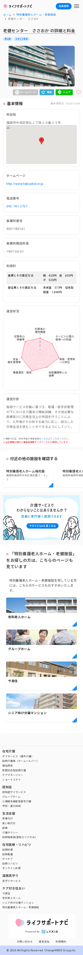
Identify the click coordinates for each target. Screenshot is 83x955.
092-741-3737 (17, 206)
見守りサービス (11, 881)
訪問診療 (7, 849)
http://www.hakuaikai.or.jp (24, 184)
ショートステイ (11, 779)
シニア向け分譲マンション (18, 902)
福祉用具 (7, 765)
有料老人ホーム (11, 898)
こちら (44, 439)
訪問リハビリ (10, 863)
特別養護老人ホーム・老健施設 (20, 907)
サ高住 (6, 893)
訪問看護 (7, 854)
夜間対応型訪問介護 (14, 770)
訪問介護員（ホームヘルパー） (20, 761)
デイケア (7, 859)
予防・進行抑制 (11, 806)
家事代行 (7, 818)
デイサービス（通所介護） (18, 756)
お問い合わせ (25, 941)
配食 (5, 828)
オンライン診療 (11, 868)
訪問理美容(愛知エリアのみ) (19, 837)
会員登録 (64, 6)
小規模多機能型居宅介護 (16, 801)
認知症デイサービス (14, 792)
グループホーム (11, 796)
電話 (49, 92)
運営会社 (44, 941)
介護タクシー (10, 832)
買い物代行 (8, 823)
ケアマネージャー (12, 775)
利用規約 (61, 941)
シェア (67, 92)
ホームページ (28, 92)
